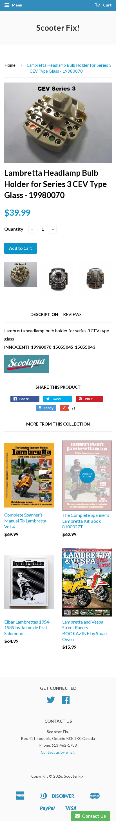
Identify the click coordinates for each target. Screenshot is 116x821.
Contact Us (93, 816)
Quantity (13, 229)
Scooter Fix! (58, 27)
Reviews (72, 314)
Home (10, 65)
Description (44, 314)
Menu (16, 5)
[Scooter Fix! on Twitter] (50, 702)
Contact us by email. (58, 752)
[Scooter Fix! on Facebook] (65, 702)
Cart (107, 5)
